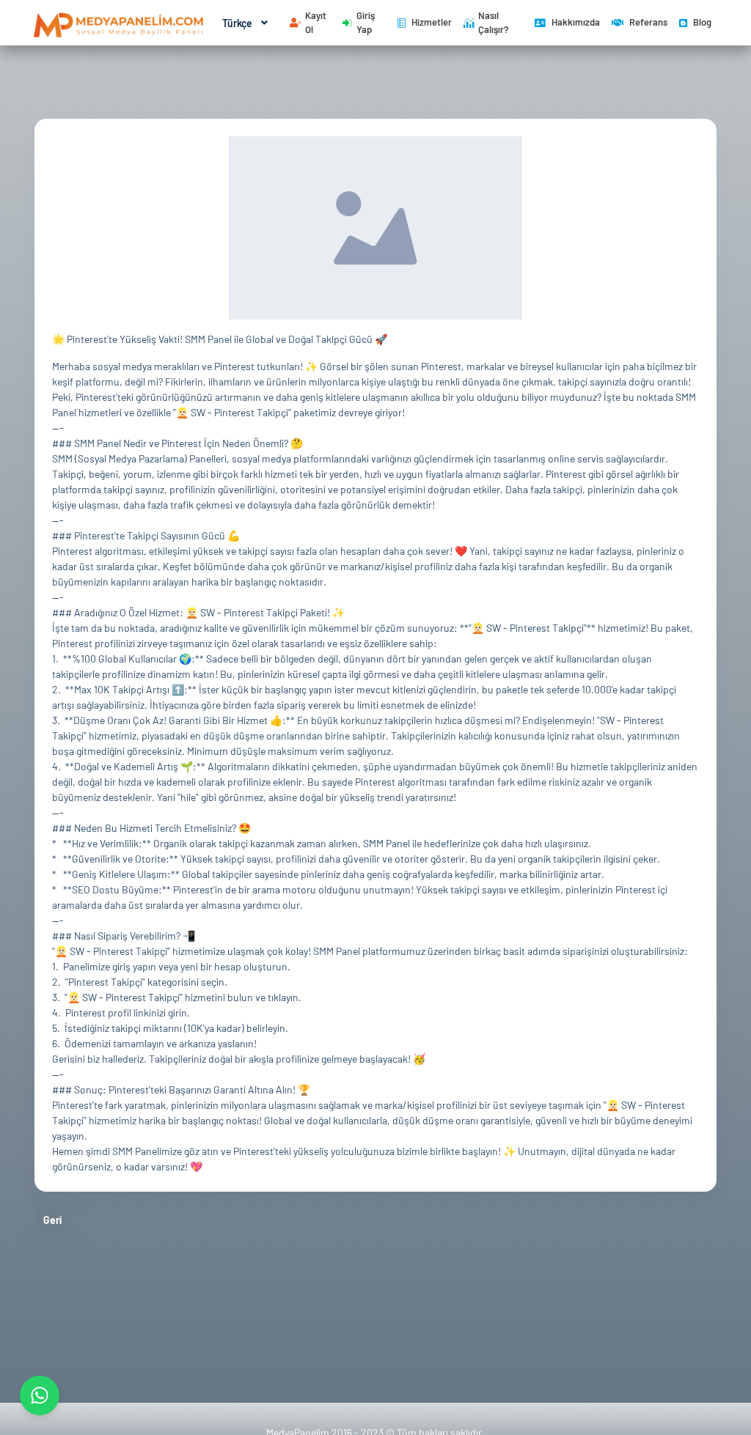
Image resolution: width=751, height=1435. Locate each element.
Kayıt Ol (315, 23)
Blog (702, 22)
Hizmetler (431, 22)
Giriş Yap (365, 23)
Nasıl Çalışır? (493, 23)
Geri (52, 1220)
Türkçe (237, 23)
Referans (648, 22)
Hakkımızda (576, 22)
